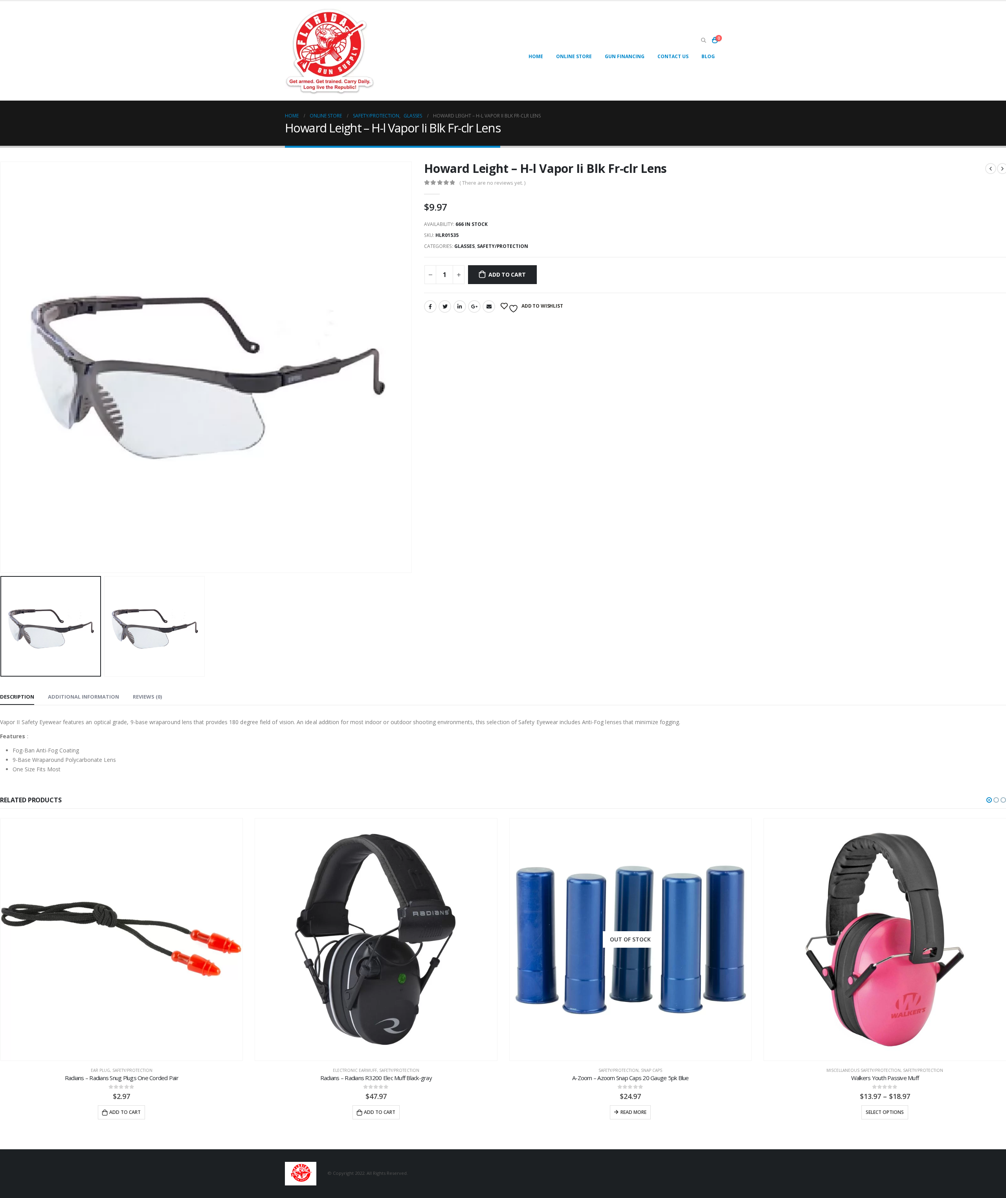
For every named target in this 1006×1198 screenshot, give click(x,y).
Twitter (445, 306)
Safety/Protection (502, 246)
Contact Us (672, 56)
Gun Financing (624, 56)
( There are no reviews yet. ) (492, 182)
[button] (989, 800)
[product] (122, 939)
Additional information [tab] (83, 696)
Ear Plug (100, 1070)
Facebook (430, 306)
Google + (474, 306)
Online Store (574, 56)
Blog (708, 56)
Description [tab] (17, 696)
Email (489, 306)
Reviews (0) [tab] (147, 696)
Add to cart (507, 274)
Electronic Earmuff (355, 1070)
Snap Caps (651, 1070)
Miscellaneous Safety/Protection (863, 1070)
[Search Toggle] (703, 40)
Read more (633, 1112)
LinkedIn (459, 306)
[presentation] (410, 367)
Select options (885, 1112)
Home (536, 56)
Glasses (464, 246)
